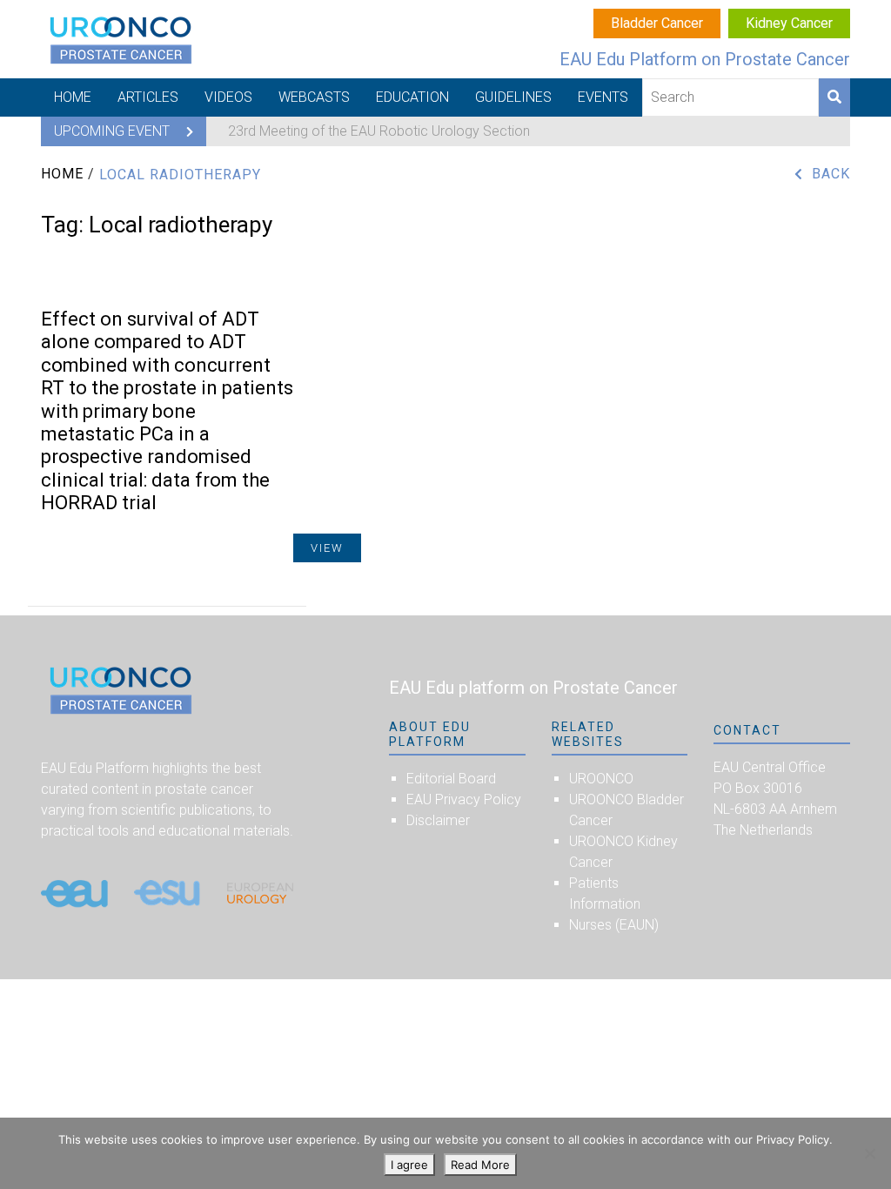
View (327, 547)
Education (412, 97)
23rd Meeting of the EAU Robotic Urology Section (379, 131)
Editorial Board (451, 778)
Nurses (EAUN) (614, 925)
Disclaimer (438, 820)
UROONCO (601, 778)
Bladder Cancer (657, 23)
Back (831, 173)
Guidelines (513, 97)
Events (603, 97)
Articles (147, 97)
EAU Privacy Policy (463, 799)
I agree (409, 1165)
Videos (228, 97)
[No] (869, 1153)
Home (72, 97)
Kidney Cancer (789, 23)
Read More (480, 1165)
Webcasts (314, 97)
